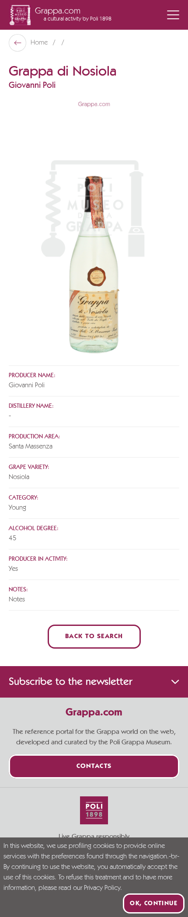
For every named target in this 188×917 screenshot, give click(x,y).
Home (40, 42)
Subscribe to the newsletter (70, 682)
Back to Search (94, 636)
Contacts (94, 766)
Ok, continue (154, 903)
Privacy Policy (102, 888)
